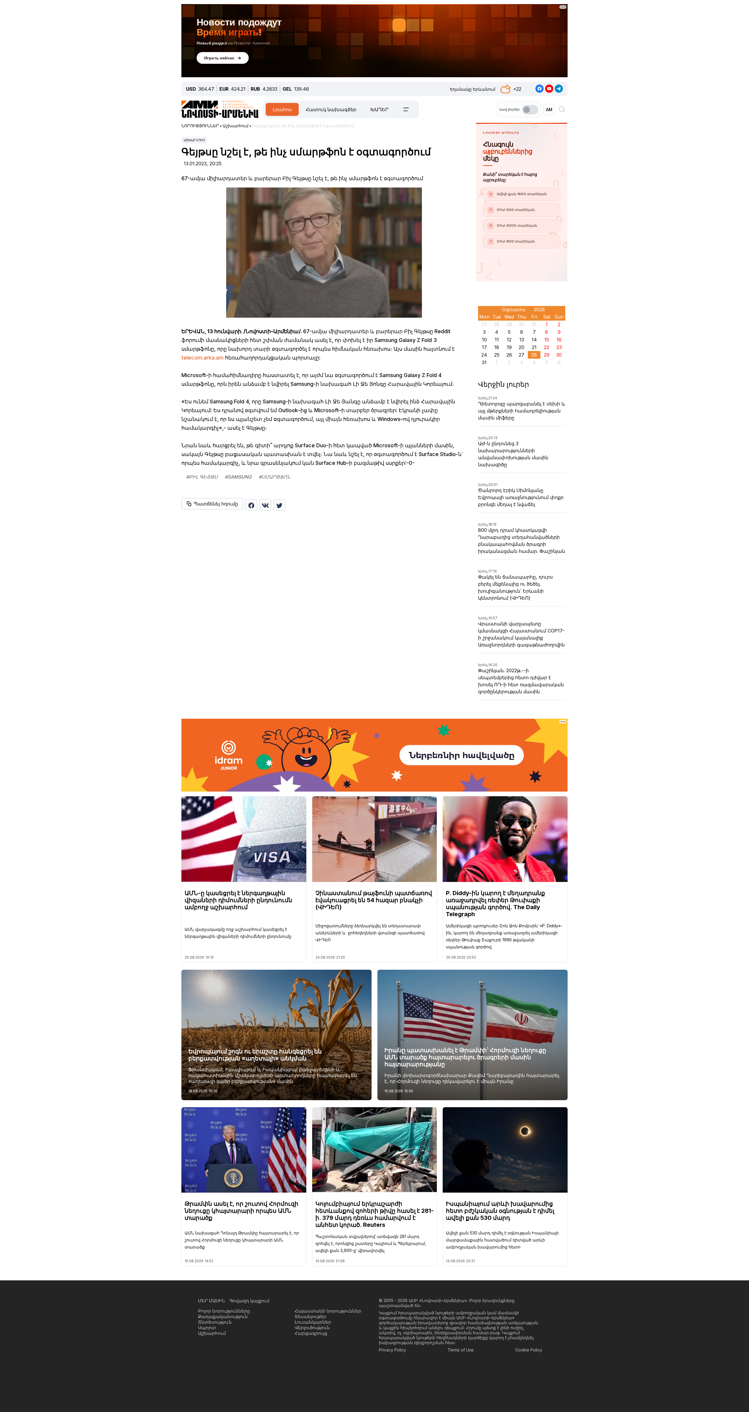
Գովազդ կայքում (249, 1300)
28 (534, 355)
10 (484, 340)
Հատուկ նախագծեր (331, 109)
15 (546, 340)
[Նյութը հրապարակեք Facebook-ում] (251, 504)
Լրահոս (282, 109)
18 (496, 347)
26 (509, 355)
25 (496, 355)
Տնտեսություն (215, 1322)
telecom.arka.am (202, 358)
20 (521, 347)
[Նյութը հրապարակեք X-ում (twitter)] (279, 504)
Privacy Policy (392, 1349)
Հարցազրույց (311, 1333)
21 (534, 347)
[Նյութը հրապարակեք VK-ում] (265, 504)
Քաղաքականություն (223, 1316)
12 (509, 340)
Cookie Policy (528, 1349)
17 (484, 347)
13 (521, 340)
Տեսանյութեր (310, 1316)
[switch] (530, 109)
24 (484, 355)
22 (546, 347)
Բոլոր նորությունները (224, 1311)
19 (509, 347)
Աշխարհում (194, 140)
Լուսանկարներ (313, 1322)
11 (497, 340)
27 (521, 355)
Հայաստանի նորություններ (328, 1311)
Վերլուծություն (312, 1327)
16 (558, 340)
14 (534, 340)
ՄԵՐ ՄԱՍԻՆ (211, 1300)
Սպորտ (207, 1327)
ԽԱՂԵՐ (379, 109)
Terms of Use (461, 1349)
